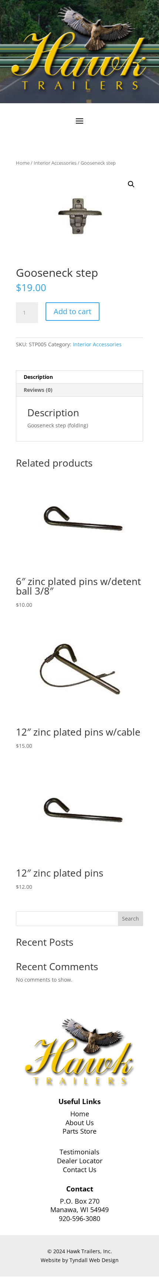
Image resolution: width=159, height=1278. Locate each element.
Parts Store (79, 1131)
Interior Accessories (55, 162)
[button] (131, 184)
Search (130, 918)
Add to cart (72, 311)
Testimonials (79, 1151)
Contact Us (80, 1169)
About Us (79, 1122)
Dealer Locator (79, 1160)
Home (23, 162)
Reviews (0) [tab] (38, 389)
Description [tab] (38, 376)
